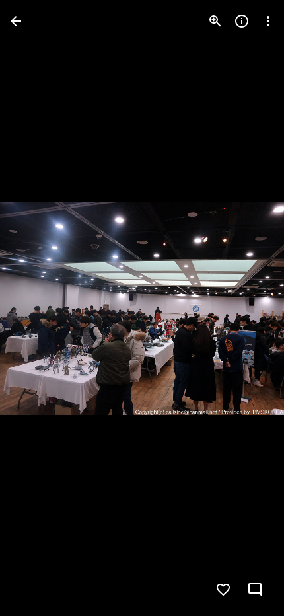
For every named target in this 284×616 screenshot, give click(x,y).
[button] (36, 308)
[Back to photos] (16, 21)
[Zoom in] (215, 21)
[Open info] (242, 21)
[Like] (223, 589)
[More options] (268, 21)
